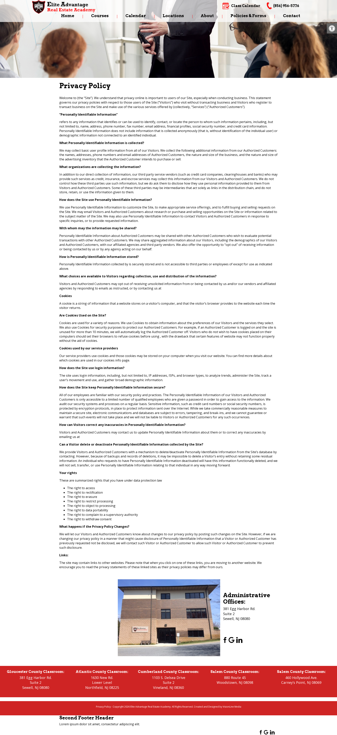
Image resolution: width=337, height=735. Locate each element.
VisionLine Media (232, 706)
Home (67, 15)
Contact (291, 15)
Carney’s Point (293, 682)
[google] (231, 639)
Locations (173, 15)
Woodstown (227, 682)
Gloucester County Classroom (35, 672)
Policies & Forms (248, 15)
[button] (332, 28)
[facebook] (223, 639)
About (207, 15)
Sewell (27, 687)
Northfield (94, 687)
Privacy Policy (103, 706)
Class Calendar (245, 6)
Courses (100, 15)
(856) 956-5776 (286, 6)
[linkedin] (239, 639)
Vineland (160, 687)
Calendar (135, 15)
